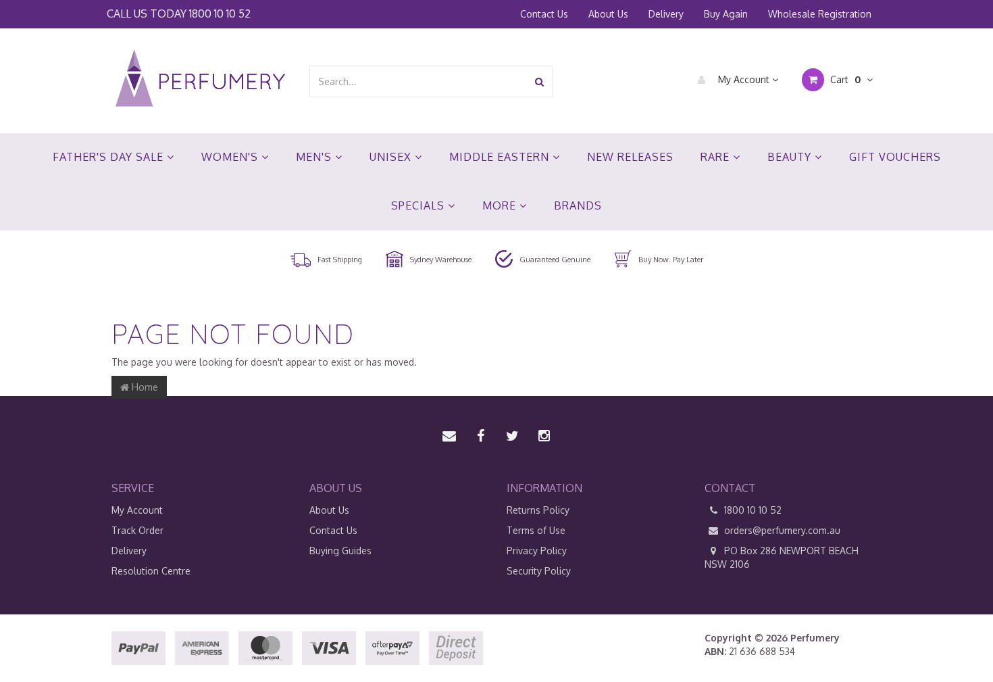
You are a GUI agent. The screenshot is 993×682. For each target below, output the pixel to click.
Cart (844, 79)
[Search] (539, 81)
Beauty (791, 157)
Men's (315, 157)
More (500, 205)
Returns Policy (538, 510)
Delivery (666, 14)
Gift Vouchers (895, 157)
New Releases (630, 157)
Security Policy (539, 571)
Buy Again (726, 14)
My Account (743, 79)
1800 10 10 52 (220, 13)
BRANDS (578, 205)
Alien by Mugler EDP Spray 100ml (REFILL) (118, 629)
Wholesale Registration (819, 14)
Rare (717, 157)
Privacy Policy (537, 550)
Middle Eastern (501, 157)
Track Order (137, 530)
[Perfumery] (200, 80)
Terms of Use (536, 530)
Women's (231, 157)
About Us (608, 14)
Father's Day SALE (110, 157)
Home (143, 387)
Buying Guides (340, 550)
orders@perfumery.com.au (782, 530)
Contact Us (544, 14)
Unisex (392, 157)
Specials (419, 205)
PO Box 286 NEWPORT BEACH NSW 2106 (782, 557)
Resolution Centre (150, 571)
